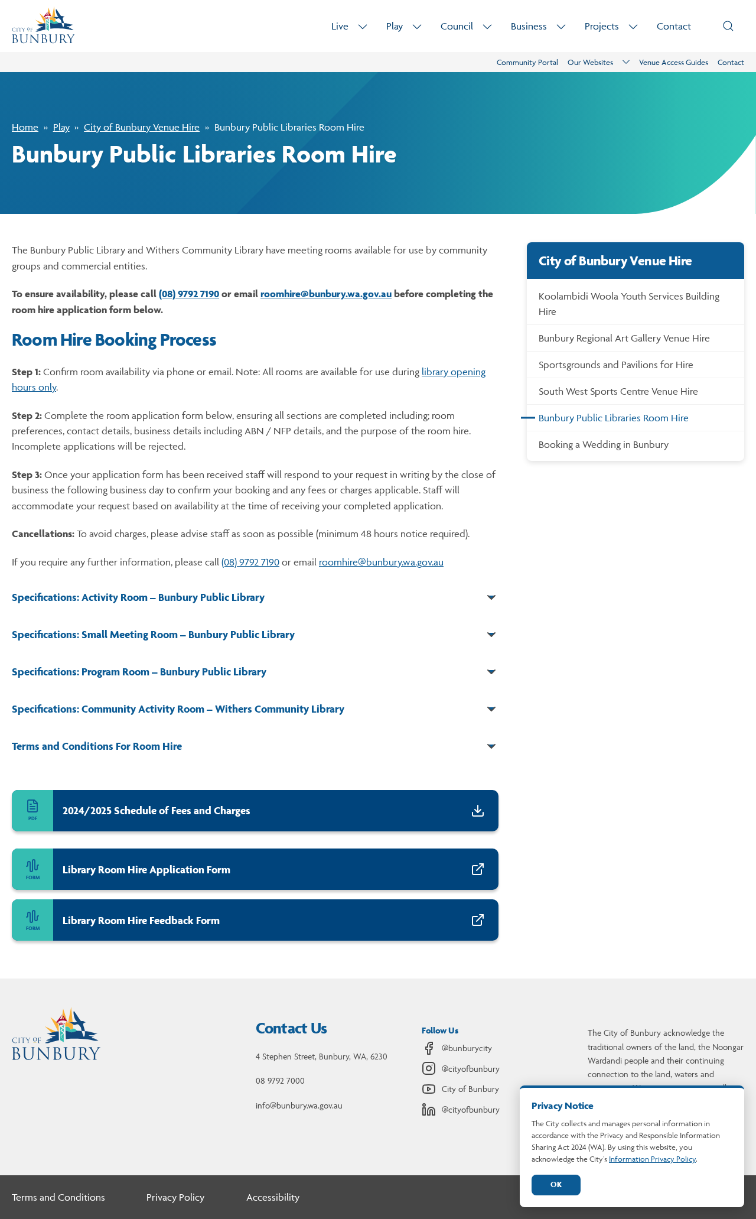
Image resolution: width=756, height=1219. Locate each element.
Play (394, 26)
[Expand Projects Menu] (633, 26)
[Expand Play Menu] (417, 26)
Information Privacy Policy (652, 1158)
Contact (674, 26)
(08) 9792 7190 (189, 294)
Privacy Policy (175, 1197)
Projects (602, 26)
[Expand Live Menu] (362, 26)
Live (339, 26)
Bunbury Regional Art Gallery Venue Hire (624, 338)
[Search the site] (728, 26)
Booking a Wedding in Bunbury (604, 444)
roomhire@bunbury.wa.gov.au (326, 294)
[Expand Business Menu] (561, 26)
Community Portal (527, 62)
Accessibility (272, 1197)
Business (529, 26)
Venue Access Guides (673, 62)
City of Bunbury (470, 1089)
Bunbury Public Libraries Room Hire (614, 418)
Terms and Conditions (58, 1197)
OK (556, 1184)
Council (457, 26)
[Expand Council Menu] (487, 26)
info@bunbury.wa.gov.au (299, 1105)
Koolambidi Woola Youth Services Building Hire (629, 303)
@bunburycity (467, 1048)
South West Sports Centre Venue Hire (618, 391)
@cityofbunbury (471, 1069)
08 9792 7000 (280, 1080)
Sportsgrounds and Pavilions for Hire (616, 364)
